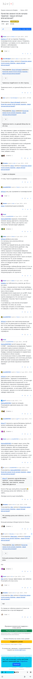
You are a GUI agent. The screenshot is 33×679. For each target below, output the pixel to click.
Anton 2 (13, 36)
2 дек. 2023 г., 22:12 (26, 187)
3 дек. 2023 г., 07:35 (21, 236)
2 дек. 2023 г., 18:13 (25, 58)
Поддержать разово (16, 641)
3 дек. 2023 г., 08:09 (21, 280)
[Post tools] (30, 54)
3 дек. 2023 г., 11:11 (17, 400)
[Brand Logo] (8, 4)
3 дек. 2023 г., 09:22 (26, 317)
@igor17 (3, 423)
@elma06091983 (6, 219)
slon (17, 58)
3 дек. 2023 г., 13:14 (26, 439)
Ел (3, 467)
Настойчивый (6, 58)
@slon (12, 61)
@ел (11, 507)
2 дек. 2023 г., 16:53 (22, 36)
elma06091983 (7, 187)
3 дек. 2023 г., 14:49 (21, 504)
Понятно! (16, 664)
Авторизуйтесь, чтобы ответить (22, 29)
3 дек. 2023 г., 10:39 (26, 372)
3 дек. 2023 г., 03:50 (20, 216)
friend (4, 36)
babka (4, 236)
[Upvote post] (22, 54)
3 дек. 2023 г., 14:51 (21, 534)
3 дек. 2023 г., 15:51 (19, 576)
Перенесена (6, 21)
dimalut (5, 203)
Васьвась (5, 163)
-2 (24, 158)
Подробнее (23, 661)
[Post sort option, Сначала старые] (3, 29)
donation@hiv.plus (19, 650)
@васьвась (13, 536)
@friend (3, 191)
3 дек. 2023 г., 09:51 (20, 341)
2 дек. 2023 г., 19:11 (24, 97)
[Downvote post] (27, 54)
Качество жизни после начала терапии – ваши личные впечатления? (16, 63)
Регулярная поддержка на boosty (16, 631)
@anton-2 (4, 39)
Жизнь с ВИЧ (15, 21)
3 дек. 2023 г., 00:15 (21, 203)
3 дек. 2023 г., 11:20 (26, 418)
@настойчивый (17, 69)
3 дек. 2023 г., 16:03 (21, 592)
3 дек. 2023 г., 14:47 (24, 467)
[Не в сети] (2, 98)
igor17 (4, 400)
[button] (2, 676)
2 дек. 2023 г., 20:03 (22, 163)
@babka (3, 283)
